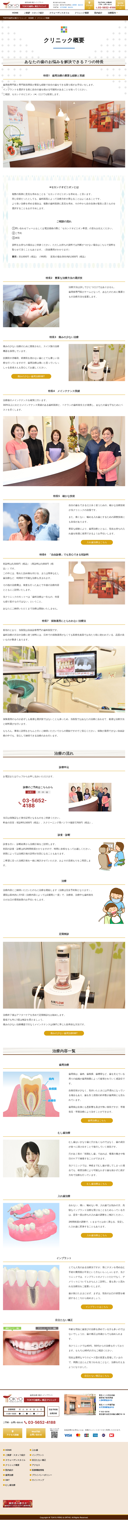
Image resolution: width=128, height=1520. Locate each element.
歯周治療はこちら (97, 1120)
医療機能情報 (38, 1470)
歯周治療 (9, 1475)
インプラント (38, 1455)
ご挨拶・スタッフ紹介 (15, 1455)
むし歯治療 (10, 1485)
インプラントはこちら (97, 1307)
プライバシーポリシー (42, 1475)
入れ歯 (35, 1450)
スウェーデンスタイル (15, 1460)
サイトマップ (38, 1480)
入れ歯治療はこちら (97, 542)
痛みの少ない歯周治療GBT (31, 376)
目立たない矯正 (39, 1460)
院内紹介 (9, 1470)
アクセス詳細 (13, 1434)
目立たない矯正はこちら (96, 1375)
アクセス (89, 5)
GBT (7, 1480)
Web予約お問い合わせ (120, 4)
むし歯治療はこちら (97, 1183)
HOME (8, 1450)
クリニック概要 (12, 1465)
